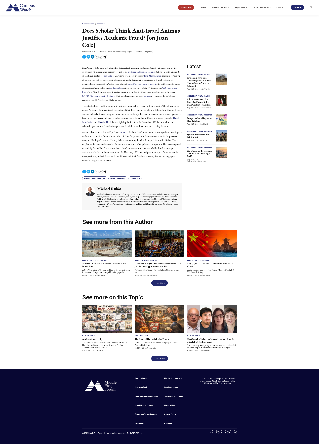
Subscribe (186, 7)
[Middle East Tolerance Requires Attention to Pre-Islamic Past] (107, 243)
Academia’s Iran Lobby (92, 339)
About (278, 7)
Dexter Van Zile (205, 89)
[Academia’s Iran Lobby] (107, 319)
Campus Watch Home (220, 7)
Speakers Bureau (171, 387)
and (138, 71)
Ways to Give (169, 405)
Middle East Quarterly (173, 378)
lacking (151, 71)
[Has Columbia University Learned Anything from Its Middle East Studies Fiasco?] (212, 319)
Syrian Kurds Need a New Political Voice (198, 136)
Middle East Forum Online (198, 74)
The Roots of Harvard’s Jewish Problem (152, 339)
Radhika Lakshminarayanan (196, 161)
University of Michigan (94, 178)
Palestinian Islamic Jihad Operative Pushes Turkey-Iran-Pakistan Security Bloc (199, 102)
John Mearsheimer (152, 75)
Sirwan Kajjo (204, 140)
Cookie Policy (170, 414)
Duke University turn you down (141, 83)
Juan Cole (107, 75)
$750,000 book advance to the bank (98, 95)
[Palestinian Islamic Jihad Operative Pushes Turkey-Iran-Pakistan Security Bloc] (221, 100)
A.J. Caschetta (98, 350)
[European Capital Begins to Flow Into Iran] (221, 119)
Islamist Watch (141, 387)
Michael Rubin (106, 51)
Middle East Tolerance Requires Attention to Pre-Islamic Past (104, 265)
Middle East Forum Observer (199, 115)
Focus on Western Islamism (146, 414)
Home (203, 7)
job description (116, 87)
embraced (123, 132)
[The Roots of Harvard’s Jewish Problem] (159, 319)
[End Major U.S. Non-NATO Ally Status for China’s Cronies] (212, 243)
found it (143, 71)
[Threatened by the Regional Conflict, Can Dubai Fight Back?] (221, 152)
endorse (147, 95)
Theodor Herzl (104, 122)
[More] (247, 7)
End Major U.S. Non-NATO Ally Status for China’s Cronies (210, 265)
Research (101, 24)
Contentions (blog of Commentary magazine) (133, 51)
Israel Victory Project (144, 405)
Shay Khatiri (204, 124)
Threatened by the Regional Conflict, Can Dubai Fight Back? (199, 153)
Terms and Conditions (173, 396)
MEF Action (139, 423)
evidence (132, 71)
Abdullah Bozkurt (205, 108)
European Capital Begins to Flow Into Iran (199, 119)
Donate (297, 7)
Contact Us (168, 423)
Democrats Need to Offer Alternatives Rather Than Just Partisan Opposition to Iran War (158, 265)
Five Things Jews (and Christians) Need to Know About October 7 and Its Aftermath (199, 81)
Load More (160, 282)
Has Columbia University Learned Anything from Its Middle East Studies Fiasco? (210, 340)
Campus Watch (88, 24)
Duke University (117, 178)
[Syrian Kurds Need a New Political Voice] (221, 135)
